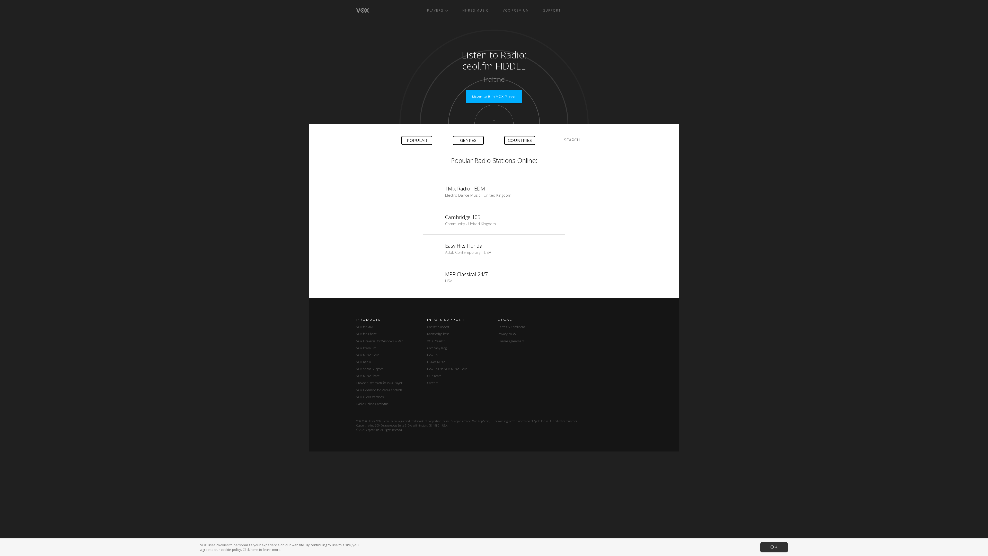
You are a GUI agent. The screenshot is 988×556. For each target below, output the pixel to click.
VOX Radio (363, 362)
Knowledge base (438, 334)
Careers (432, 383)
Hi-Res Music (475, 10)
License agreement (511, 341)
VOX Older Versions (370, 397)
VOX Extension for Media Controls (379, 390)
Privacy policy (507, 334)
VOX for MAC (365, 327)
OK (774, 547)
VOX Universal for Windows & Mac (379, 341)
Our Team (434, 376)
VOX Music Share (368, 376)
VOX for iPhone (366, 334)
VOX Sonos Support (369, 369)
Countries (520, 140)
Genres (468, 140)
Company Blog (437, 348)
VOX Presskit (436, 341)
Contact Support (438, 327)
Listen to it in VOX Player (494, 96)
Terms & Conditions (511, 327)
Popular (417, 140)
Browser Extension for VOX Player (379, 383)
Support (552, 10)
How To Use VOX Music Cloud (447, 369)
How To (432, 355)
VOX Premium (516, 10)
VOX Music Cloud (368, 355)
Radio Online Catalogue (372, 404)
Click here (250, 549)
